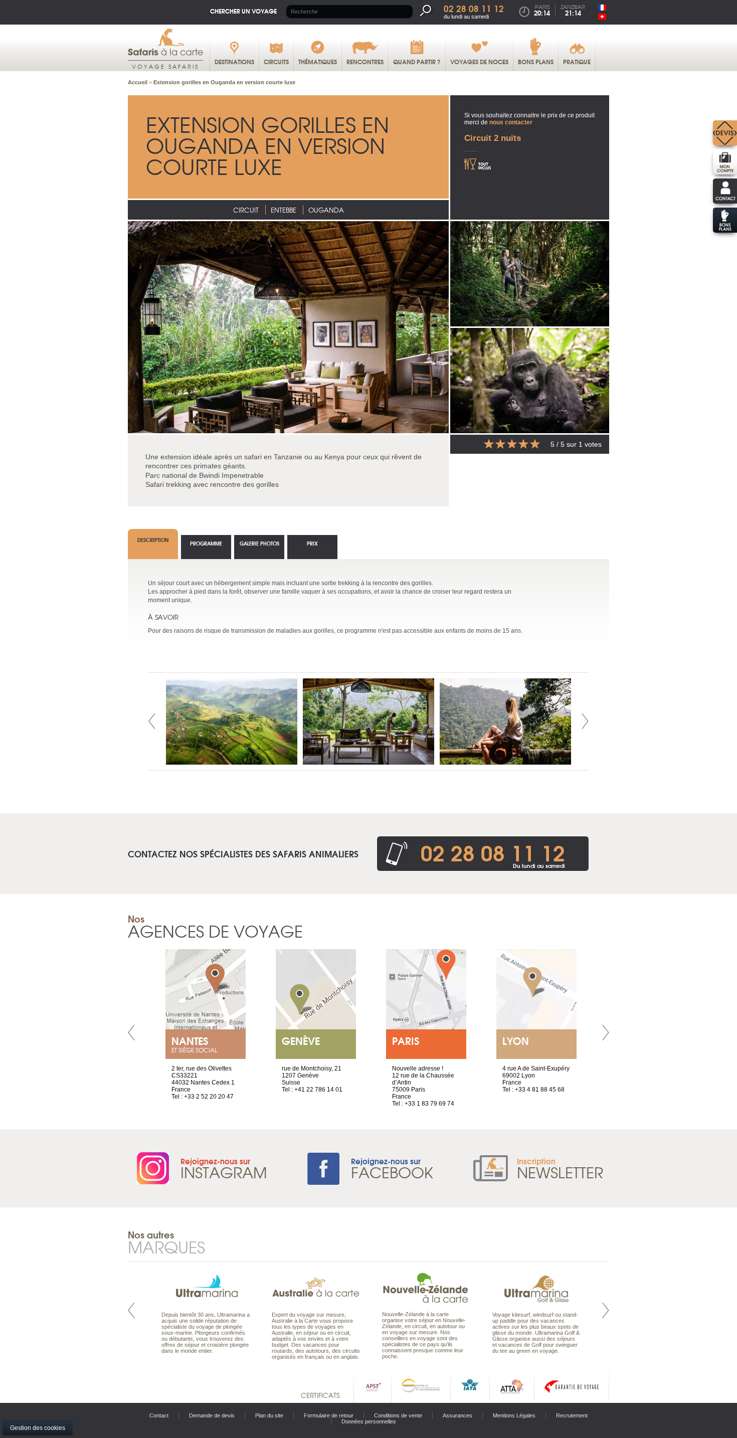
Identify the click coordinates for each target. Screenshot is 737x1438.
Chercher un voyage (243, 11)
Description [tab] (152, 540)
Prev (151, 721)
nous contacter (510, 122)
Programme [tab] (206, 543)
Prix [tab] (312, 543)
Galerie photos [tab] (259, 543)
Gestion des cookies (37, 1427)
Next (585, 721)
